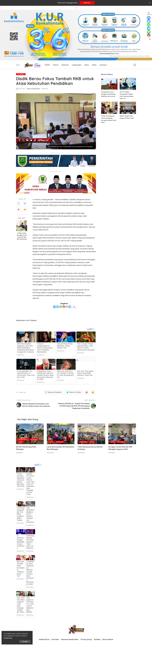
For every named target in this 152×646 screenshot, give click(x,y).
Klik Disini (87, 3)
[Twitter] (24, 203)
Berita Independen (33, 88)
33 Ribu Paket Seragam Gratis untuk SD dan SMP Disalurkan (22, 236)
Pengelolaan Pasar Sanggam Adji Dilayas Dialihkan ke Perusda (108, 94)
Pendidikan (20, 74)
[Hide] (150, 39)
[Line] (148, 32)
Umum (20, 442)
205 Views (22, 88)
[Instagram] (63, 306)
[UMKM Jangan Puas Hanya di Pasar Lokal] (128, 108)
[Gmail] (66, 306)
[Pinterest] (18, 209)
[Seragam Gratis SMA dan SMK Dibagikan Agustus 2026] (122, 434)
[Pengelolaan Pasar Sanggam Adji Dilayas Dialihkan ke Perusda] (109, 84)
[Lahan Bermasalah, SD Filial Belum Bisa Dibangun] (61, 434)
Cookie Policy (8, 638)
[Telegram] (70, 306)
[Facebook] (18, 203)
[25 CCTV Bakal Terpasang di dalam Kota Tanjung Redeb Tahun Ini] (128, 84)
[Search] (134, 65)
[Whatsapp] (60, 306)
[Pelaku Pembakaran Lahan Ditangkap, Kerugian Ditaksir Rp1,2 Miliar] (109, 108)
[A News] (32, 65)
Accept (25, 641)
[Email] (24, 209)
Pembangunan (23, 439)
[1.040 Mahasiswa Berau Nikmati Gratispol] (91, 434)
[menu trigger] (19, 65)
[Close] (150, 3)
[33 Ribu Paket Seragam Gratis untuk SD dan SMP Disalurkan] (21, 225)
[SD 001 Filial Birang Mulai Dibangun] (30, 434)
